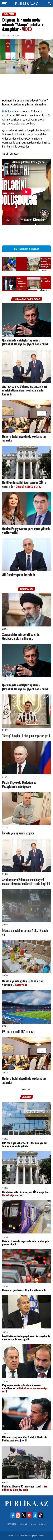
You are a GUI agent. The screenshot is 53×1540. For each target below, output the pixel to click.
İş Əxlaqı (42, 1524)
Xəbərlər (23, 1524)
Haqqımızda (11, 1524)
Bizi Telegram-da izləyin (26, 248)
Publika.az (8, 111)
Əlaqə (33, 1524)
